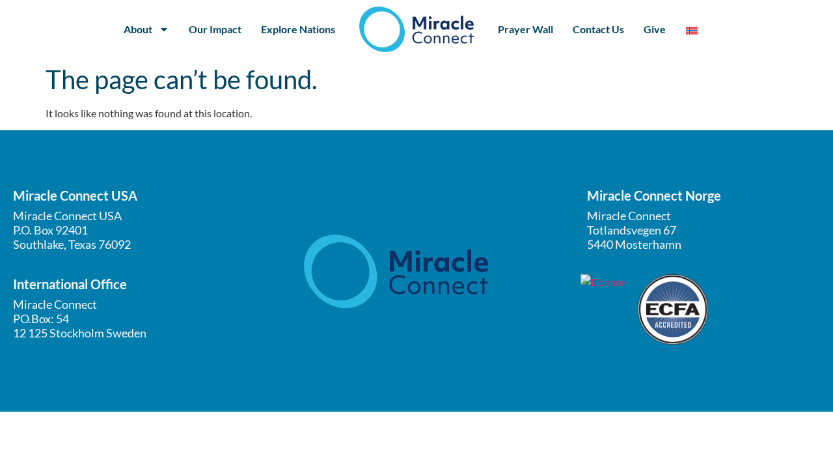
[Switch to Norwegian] (691, 29)
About (138, 29)
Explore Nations (298, 29)
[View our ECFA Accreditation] (673, 309)
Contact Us (598, 29)
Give (655, 29)
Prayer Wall (525, 29)
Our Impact (215, 29)
